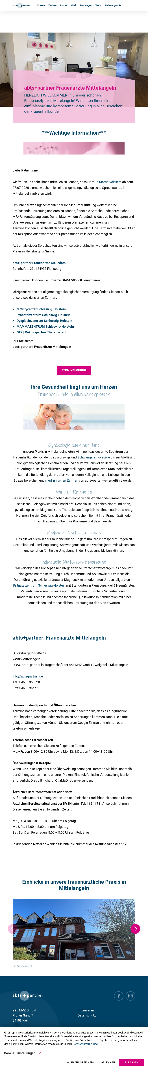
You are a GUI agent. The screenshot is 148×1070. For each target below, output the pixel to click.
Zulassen (131, 1062)
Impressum (86, 1010)
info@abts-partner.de (28, 676)
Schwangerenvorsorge (93, 457)
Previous (13, 929)
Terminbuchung (74, 370)
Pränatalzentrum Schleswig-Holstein (39, 585)
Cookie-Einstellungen (19, 1053)
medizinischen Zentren (61, 480)
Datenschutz (87, 1015)
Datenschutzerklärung (85, 1044)
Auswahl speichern (81, 1062)
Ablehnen (108, 1062)
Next (135, 929)
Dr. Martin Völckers (107, 182)
